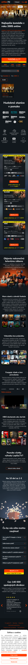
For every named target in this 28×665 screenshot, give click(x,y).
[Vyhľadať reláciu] (18, 71)
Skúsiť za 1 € (14, 494)
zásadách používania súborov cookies (14, 651)
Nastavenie (14, 662)
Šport (8, 7)
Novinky (15, 623)
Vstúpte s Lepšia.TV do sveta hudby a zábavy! (13, 30)
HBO (25, 7)
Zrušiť (4, 80)
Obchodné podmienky (14, 625)
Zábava (3, 7)
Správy (14, 7)
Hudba (20, 7)
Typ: (4, 76)
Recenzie (21, 623)
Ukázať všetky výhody (14, 468)
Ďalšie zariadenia (6, 392)
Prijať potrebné (14, 658)
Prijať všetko (14, 655)
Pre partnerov (21, 627)
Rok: (14, 76)
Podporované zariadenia (10, 627)
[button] (2, 605)
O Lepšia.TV (8, 623)
